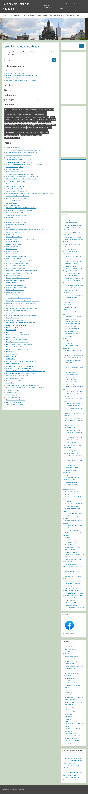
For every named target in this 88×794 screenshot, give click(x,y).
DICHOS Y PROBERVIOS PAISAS (15, 225)
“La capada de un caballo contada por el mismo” (20, 174)
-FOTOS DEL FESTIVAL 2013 (14, 157)
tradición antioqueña (35, 132)
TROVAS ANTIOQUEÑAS (71, 736)
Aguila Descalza (69, 649)
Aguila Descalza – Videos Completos (16, 191)
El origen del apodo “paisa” (14, 237)
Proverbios (8, 127)
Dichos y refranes (70, 661)
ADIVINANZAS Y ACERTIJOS (14, 188)
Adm (61, 8)
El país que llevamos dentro (14, 71)
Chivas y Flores (69, 659)
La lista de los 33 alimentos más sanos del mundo (20, 303)
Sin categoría (69, 726)
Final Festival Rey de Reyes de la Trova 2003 (19, 261)
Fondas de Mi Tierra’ (71, 668)
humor (19, 114)
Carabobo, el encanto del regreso (16, 215)
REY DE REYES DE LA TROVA (73, 724)
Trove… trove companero (13, 397)
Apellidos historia (29, 15)
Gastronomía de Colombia (14, 275)
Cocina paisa (10, 220)
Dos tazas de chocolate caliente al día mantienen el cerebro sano (25, 229)
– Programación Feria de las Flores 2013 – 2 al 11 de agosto (23, 150)
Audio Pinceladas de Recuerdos (73, 750)
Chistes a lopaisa (11, 217)
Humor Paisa (68, 678)
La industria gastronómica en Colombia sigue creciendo (22, 301)
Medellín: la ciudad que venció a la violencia (19, 344)
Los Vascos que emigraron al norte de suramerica (20, 322)
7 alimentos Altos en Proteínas (15, 186)
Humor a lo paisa (42, 15)
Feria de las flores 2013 (71, 663)
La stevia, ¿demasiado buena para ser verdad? (19, 306)
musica (52, 117)
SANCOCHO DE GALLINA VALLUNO (13, 130)
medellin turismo (19, 117)
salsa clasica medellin (45, 127)
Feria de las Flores (11, 254)
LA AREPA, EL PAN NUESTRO (14, 292)
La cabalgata (68, 680)
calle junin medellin (10, 112)
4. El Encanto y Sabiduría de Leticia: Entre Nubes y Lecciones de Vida (73, 768)
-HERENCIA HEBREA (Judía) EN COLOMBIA (18, 159)
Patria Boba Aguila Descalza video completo (19, 368)
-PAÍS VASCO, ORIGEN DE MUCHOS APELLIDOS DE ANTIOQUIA (24, 164)
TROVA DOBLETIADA (12, 395)
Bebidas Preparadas (12, 203)
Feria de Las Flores (11, 249)
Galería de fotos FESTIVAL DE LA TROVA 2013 (19, 273)
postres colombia (50, 125)
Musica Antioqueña (12, 356)
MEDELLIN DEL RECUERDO (14, 78)
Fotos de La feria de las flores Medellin (17, 263)
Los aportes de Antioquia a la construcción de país (21, 315)
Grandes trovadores (70, 671)
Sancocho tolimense (41, 130)
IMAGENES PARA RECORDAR (14, 285)
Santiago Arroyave (10, 132)
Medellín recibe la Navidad (14, 402)
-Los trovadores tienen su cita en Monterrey (19, 162)
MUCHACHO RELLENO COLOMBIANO (40, 117)
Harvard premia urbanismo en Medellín (17, 278)
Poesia (67, 709)
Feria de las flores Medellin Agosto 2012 (19, 298)
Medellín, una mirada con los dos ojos (17, 342)
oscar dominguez (32, 122)
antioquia (40, 109)
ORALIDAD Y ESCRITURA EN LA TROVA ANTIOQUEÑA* (21, 361)
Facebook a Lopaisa (12, 246)
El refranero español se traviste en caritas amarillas (21, 239)
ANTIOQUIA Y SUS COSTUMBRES (15, 404)
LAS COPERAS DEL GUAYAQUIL (15, 73)
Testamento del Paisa (12, 390)
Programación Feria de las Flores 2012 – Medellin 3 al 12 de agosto (25, 371)
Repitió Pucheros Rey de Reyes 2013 (17, 376)
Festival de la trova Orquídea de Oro (16, 256)
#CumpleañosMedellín (11, 109)
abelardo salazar (24, 109)
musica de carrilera (10, 119)
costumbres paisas (23, 112)
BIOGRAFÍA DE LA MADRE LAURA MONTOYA (19, 210)
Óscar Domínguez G (15, 15)
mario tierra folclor (40, 114)
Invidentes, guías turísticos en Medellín (17, 287)
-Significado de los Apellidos (14, 167)
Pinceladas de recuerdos (26, 125)
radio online (15, 127)
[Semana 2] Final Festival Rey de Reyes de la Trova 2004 (22, 176)
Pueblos (67, 719)
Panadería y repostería (44, 122)
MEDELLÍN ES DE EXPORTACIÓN (15, 332)
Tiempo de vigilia (11, 392)
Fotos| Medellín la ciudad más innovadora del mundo (21, 270)
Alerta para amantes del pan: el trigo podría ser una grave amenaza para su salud (30, 193)
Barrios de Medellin (70, 656)
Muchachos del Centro (12, 354)
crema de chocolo (34, 112)
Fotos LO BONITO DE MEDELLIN (15, 266)
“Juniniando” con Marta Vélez (15, 172)
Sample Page (10, 383)
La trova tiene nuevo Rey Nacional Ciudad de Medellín (22, 308)
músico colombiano (50, 119)
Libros (78, 15)
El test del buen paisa (12, 241)
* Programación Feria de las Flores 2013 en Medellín (21, 179)
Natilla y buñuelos (10, 122)
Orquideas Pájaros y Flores (72, 702)
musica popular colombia (37, 119)
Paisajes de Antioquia (12, 363)
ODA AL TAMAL (10, 359)
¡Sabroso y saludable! (12, 169)
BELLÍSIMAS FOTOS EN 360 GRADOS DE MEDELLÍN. (21, 208)
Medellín (27, 117)
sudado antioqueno (22, 132)
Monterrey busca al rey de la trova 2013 (17, 349)
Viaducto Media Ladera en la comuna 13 (31, 135)
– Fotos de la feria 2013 (13, 147)
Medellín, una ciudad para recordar (16, 339)
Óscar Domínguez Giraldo (12, 137)
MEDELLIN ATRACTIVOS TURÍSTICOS (16, 325)
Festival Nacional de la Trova (73, 666)
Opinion (67, 695)
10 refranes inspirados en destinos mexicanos (19, 184)
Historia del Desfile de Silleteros (15, 280)
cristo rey (43, 112)
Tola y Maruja (68, 731)
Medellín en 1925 (11, 330)
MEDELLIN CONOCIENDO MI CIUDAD (16, 327)
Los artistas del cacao (12, 318)
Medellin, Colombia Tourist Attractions (17, 335)
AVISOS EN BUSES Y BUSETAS (15, 200)
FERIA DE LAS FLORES (12, 251)
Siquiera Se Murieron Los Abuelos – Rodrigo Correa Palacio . (23, 385)
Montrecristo (10, 351)
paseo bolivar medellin (11, 125)
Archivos (76, 4)
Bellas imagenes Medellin (13, 205)
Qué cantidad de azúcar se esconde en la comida (20, 373)
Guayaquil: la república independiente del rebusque (21, 75)
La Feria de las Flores (12, 295)
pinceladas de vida (39, 125)
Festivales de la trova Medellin (15, 258)
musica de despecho (23, 119)
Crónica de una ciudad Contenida (16, 222)
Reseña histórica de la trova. (14, 378)
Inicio (61, 4)
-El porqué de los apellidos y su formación (18, 155)
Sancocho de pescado (29, 130)
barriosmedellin (49, 109)
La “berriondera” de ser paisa (15, 290)
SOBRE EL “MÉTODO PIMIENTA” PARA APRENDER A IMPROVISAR (25, 388)
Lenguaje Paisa (10, 313)
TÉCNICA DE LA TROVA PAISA (12, 135)
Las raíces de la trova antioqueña (16, 310)
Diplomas (9, 227)
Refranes (68, 4)
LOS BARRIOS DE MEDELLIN (57, 15)
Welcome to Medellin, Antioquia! (15, 400)
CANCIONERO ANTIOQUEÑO (14, 213)
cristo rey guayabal (10, 114)
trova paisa (45, 132)
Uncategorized (69, 738)
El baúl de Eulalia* (11, 234)
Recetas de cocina (70, 721)
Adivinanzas (33, 109)
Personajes (70, 15)
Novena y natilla (21, 122)
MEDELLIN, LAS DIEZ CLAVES (14, 337)
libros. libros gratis (28, 114)
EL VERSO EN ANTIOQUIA (13, 244)
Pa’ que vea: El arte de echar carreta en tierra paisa (21, 80)
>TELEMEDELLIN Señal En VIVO (15, 181)
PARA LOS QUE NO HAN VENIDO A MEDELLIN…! (20, 366)
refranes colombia (32, 127)
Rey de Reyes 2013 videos (13, 380)
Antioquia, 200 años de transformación (17, 196)
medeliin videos (9, 117)
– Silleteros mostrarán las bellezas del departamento (21, 152)
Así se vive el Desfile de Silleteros (16, 198)
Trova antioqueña (70, 733)
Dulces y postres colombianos (15, 232)
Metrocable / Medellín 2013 (14, 347)
